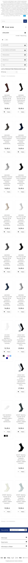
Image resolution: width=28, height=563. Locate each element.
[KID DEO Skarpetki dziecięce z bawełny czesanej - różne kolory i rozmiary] (7, 327)
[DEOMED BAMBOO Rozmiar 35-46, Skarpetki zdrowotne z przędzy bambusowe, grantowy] (21, 127)
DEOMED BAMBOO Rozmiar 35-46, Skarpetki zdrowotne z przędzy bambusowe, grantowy (21, 140)
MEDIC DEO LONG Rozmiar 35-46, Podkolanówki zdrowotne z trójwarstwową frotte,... (21, 340)
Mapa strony (23, 35)
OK (24, 15)
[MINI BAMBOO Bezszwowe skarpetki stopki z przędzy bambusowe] (7, 407)
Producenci (6, 55)
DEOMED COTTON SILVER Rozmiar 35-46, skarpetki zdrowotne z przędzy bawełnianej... (7, 220)
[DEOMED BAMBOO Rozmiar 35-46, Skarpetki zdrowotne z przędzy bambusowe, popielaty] (7, 167)
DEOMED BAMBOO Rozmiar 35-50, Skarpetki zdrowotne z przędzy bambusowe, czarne (21, 180)
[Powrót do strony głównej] (2, 40)
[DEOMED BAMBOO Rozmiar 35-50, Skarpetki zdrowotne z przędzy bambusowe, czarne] (21, 167)
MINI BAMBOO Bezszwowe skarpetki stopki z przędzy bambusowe (7, 418)
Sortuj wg (3, 71)
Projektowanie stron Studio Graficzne (14, 560)
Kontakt (17, 35)
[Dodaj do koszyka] (4, 111)
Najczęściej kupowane (9, 50)
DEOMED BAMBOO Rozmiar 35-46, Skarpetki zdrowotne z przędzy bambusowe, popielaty (7, 180)
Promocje (5, 60)
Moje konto (4, 542)
